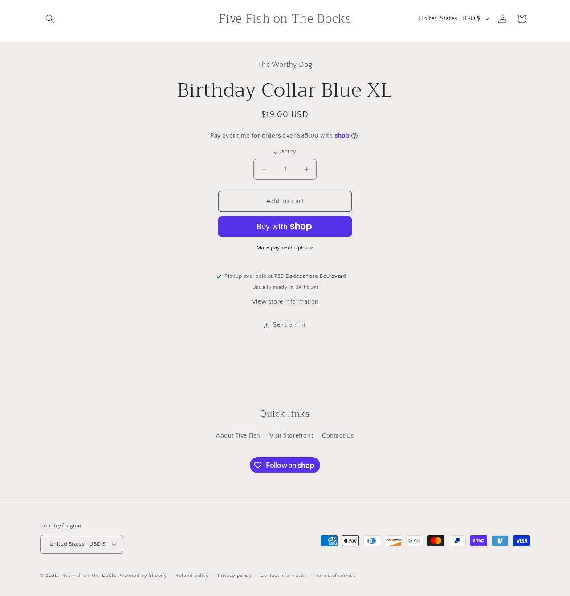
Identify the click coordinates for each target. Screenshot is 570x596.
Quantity (284, 151)
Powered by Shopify (142, 575)
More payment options (285, 248)
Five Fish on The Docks (89, 575)
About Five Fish (238, 435)
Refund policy (192, 575)
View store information (285, 301)
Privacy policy (235, 575)
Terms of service (336, 575)
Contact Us (338, 435)
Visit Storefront (291, 435)
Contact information (284, 575)
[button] (50, 18)
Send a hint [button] (289, 324)
